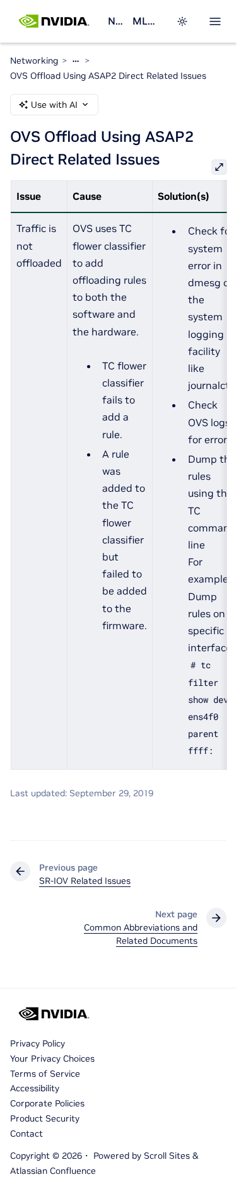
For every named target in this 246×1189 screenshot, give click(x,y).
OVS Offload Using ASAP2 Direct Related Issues (108, 75)
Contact (26, 1133)
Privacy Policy (37, 1043)
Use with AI (54, 104)
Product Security (44, 1118)
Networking (115, 20)
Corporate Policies (47, 1103)
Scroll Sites (167, 1155)
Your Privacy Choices (52, 1058)
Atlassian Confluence (53, 1170)
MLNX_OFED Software (146, 20)
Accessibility (34, 1088)
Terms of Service (45, 1073)
